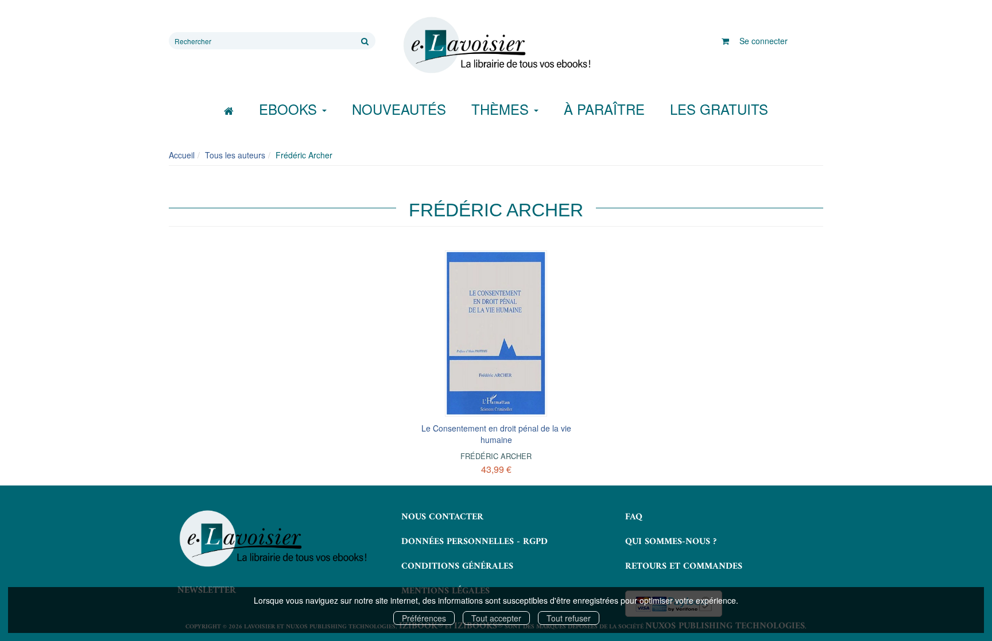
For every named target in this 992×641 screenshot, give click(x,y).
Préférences (424, 618)
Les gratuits (719, 109)
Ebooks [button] (290, 109)
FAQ (633, 517)
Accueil (182, 155)
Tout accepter (496, 618)
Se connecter (763, 40)
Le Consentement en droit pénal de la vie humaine (496, 433)
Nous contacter (442, 517)
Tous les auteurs (235, 155)
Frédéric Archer (496, 455)
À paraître (604, 109)
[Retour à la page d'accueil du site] (496, 45)
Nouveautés (399, 109)
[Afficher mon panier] (725, 40)
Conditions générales (457, 566)
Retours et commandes (683, 566)
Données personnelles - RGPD (474, 542)
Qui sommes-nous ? (670, 542)
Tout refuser (569, 618)
